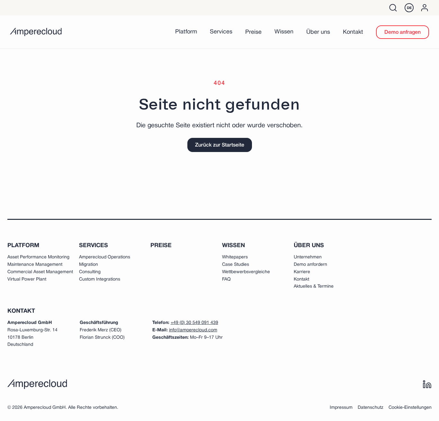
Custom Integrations (99, 279)
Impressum (341, 408)
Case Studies (235, 265)
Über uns (318, 32)
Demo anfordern (310, 265)
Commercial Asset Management (40, 272)
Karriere (302, 272)
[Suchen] (393, 7)
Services (221, 32)
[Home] (36, 32)
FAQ (226, 279)
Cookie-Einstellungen (410, 408)
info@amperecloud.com (193, 330)
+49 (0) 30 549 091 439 (194, 323)
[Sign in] (424, 7)
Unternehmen (308, 257)
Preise (253, 32)
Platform (186, 32)
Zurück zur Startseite (219, 145)
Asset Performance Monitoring (38, 257)
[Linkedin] (427, 384)
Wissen (283, 32)
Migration (88, 265)
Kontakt (353, 32)
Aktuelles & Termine (314, 286)
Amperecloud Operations (104, 257)
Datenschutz (370, 408)
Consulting (90, 272)
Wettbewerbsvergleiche (246, 272)
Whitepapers (235, 257)
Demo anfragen (402, 32)
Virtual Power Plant (26, 279)
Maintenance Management (34, 265)
